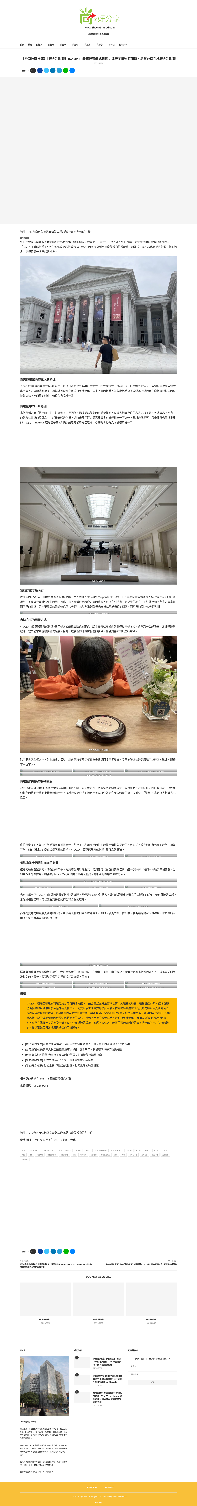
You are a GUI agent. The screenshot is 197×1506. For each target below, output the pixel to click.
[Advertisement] (98, 446)
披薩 (74, 1155)
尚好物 (99, 44)
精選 (30, 44)
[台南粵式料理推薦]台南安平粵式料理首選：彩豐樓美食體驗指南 (63, 1055)
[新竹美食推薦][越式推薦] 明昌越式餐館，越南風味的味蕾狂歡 (62, 1065)
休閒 (23, 1155)
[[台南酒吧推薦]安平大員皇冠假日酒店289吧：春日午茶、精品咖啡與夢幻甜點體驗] (45, 1299)
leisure (129, 1150)
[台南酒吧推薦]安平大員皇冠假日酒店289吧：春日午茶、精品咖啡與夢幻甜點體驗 (73, 1049)
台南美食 (40, 1155)
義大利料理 (133, 1155)
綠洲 (115, 1155)
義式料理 (155, 1155)
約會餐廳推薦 (105, 1155)
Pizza (156, 1150)
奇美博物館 (64, 1155)
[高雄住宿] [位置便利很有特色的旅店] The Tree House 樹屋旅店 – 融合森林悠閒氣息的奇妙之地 (107, 1397)
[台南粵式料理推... (98, 1319)
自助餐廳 (25, 1159)
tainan (165, 1150)
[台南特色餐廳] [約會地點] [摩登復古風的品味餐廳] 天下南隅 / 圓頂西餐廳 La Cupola (107, 1379)
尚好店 (87, 44)
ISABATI (88, 1150)
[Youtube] (171, 45)
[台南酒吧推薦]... (45, 1319)
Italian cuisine (101, 1150)
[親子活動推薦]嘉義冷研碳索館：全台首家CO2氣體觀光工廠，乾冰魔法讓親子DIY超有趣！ (79, 1044)
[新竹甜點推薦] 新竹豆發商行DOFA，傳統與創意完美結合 (59, 1060)
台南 (30, 1155)
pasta (147, 1150)
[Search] (175, 45)
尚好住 (75, 44)
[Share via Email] (72, 70)
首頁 (22, 44)
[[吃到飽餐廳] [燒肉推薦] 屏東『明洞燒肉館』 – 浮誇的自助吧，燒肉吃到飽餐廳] (82, 1362)
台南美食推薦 (51, 1155)
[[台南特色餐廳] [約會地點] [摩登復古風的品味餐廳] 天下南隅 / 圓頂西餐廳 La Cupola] (82, 1380)
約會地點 (93, 1155)
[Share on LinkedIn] (52, 70)
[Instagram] (168, 45)
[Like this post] (34, 70)
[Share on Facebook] (40, 70)
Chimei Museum (47, 1150)
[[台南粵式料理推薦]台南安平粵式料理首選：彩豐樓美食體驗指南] (98, 1299)
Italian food (116, 1150)
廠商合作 (123, 44)
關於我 (112, 44)
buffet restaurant (29, 1150)
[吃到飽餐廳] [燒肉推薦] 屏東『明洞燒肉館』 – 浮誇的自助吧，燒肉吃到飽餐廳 (107, 1361)
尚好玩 (63, 44)
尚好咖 (51, 44)
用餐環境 (83, 1155)
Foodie (78, 1150)
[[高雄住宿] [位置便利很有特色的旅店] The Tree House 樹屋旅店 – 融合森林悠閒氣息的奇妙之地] (82, 1397)
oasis (138, 1150)
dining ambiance (64, 1150)
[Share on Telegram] (59, 70)
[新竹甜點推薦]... (152, 1319)
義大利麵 (144, 1155)
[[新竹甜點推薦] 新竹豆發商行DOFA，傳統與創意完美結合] (151, 1299)
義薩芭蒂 (165, 1155)
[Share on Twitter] (46, 70)
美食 (123, 1155)
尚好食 (39, 44)
